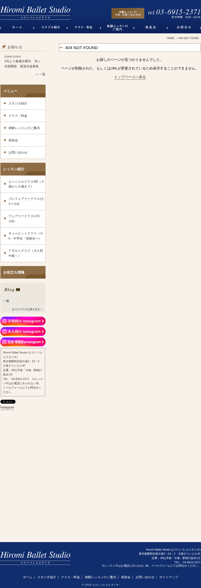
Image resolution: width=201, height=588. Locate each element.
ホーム (27, 577)
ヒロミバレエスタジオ (105, 585)
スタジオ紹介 (17, 103)
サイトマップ (168, 577)
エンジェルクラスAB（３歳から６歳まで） (26, 184)
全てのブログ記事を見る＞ (27, 309)
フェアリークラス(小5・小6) (25, 218)
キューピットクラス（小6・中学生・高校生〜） (25, 236)
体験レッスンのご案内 (24, 128)
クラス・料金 (17, 115)
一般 (6, 301)
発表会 (13, 140)
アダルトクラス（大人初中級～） (25, 253)
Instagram (7, 407)
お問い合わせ (17, 152)
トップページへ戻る (130, 77)
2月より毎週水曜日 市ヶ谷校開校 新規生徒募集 (22, 63)
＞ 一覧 (40, 74)
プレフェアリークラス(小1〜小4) (26, 201)
